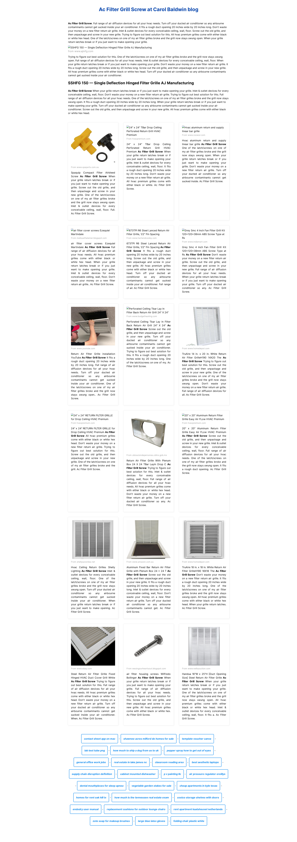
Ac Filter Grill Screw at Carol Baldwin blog (148, 9)
